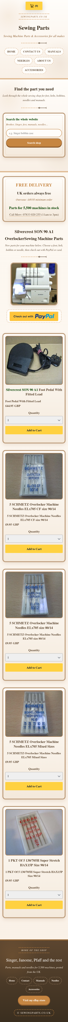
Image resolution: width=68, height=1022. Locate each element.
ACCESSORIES (34, 70)
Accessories (34, 989)
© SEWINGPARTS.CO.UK (34, 1012)
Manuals (40, 980)
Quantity (34, 413)
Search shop (34, 143)
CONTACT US (31, 51)
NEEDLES (23, 60)
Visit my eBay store (34, 1000)
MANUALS (54, 51)
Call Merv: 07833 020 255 (25, 214)
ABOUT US (44, 60)
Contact (25, 980)
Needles (55, 980)
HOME (11, 51)
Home (12, 980)
